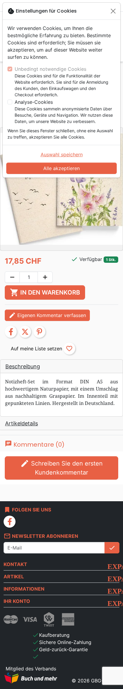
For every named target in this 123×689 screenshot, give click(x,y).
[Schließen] (113, 11)
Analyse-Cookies (34, 102)
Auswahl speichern (62, 154)
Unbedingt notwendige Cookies (50, 69)
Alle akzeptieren (61, 168)
